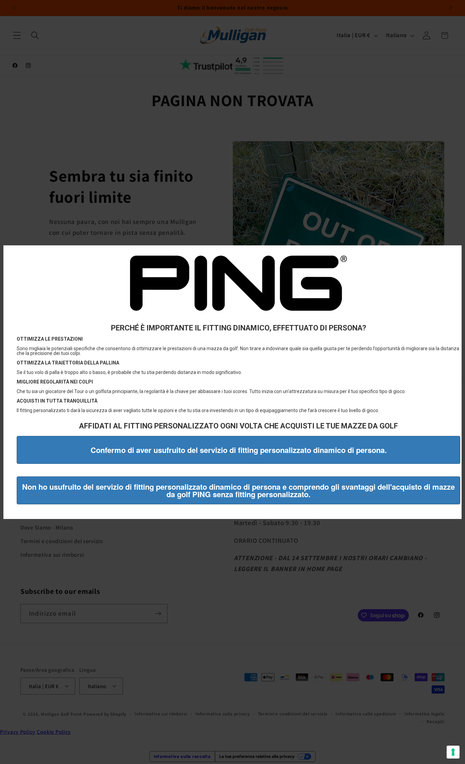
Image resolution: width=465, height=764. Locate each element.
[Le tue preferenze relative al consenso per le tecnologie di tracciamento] (453, 752)
